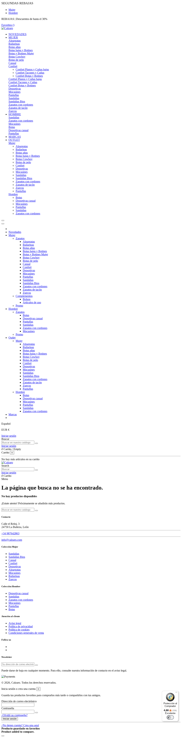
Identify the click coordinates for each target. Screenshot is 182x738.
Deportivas (15, 88)
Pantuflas (14, 95)
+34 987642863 (10, 533)
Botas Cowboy (17, 56)
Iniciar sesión (8, 435)
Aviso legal (15, 623)
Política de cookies (19, 629)
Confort (13, 66)
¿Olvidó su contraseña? (14, 715)
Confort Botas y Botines (29, 75)
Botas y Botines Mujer (21, 53)
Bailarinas (14, 43)
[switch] (170, 717)
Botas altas (15, 47)
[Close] (2, 223)
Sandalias (14, 98)
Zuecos (13, 111)
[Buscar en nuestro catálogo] (36, 443)
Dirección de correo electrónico (19, 701)
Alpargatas (15, 40)
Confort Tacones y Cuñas (30, 72)
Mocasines (14, 91)
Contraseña (7, 708)
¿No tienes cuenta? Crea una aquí (20, 725)
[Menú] (176, 693)
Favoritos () (7, 24)
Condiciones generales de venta (26, 632)
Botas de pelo (16, 59)
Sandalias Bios (17, 101)
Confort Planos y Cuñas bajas (32, 69)
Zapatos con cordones (21, 104)
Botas (12, 127)
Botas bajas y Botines (21, 50)
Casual (12, 63)
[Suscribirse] (36, 665)
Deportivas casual (18, 130)
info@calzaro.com (11, 539)
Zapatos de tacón (18, 107)
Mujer (12, 9)
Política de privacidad (21, 626)
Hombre (13, 12)
